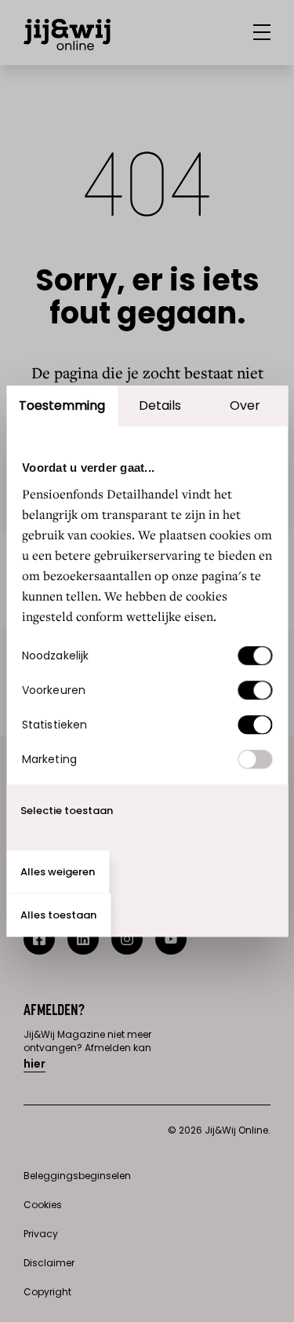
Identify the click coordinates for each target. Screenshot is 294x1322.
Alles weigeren (57, 871)
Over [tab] (245, 405)
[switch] (255, 690)
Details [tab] (160, 405)
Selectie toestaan (66, 810)
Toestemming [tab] (62, 405)
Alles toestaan (58, 915)
